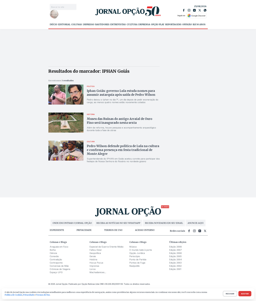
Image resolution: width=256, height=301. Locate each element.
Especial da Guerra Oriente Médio (106, 246)
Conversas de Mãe (59, 266)
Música (133, 246)
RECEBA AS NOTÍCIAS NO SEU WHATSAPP (118, 223)
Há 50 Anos (199, 24)
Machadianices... (97, 272)
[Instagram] (189, 10)
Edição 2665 (175, 256)
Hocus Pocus (96, 262)
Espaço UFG (56, 272)
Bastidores (102, 24)
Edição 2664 (175, 259)
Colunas (76, 24)
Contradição (56, 259)
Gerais (92, 256)
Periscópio (134, 256)
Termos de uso (113, 230)
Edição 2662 (175, 266)
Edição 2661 (175, 269)
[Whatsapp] (205, 10)
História (93, 259)
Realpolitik (134, 266)
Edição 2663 (175, 262)
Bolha (53, 250)
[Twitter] (199, 10)
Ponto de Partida (137, 259)
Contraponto (56, 262)
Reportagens (173, 24)
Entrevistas (118, 24)
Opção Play (157, 24)
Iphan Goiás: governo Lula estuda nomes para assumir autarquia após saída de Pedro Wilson (121, 93)
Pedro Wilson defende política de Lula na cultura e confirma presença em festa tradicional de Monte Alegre (123, 150)
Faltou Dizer (95, 250)
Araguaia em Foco (59, 246)
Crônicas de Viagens (60, 269)
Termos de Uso (43, 295)
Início (53, 24)
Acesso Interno (145, 230)
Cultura (132, 24)
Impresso (88, 24)
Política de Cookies (13, 295)
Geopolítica (95, 253)
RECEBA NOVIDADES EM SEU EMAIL (164, 223)
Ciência (53, 253)
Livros (92, 269)
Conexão (54, 256)
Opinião (187, 24)
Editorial (64, 24)
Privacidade (84, 230)
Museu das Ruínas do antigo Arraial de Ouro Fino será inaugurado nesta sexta (119, 121)
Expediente (57, 230)
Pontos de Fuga (137, 262)
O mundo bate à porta (140, 250)
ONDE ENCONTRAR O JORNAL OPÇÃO (72, 223)
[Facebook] (183, 10)
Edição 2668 (175, 246)
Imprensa (144, 24)
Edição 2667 (175, 250)
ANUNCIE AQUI (195, 223)
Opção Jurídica (137, 253)
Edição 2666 (175, 253)
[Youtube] (194, 10)
